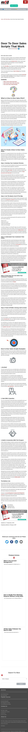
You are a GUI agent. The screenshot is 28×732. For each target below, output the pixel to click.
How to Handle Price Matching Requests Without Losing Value (13, 595)
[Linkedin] (16, 540)
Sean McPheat (14, 48)
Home (2, 19)
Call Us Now (14, 5)
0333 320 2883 (4, 714)
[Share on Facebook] (11, 540)
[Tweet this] (7, 540)
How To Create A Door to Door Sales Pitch (11, 83)
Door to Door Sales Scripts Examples (10, 84)
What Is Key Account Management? (10, 561)
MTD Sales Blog (7, 19)
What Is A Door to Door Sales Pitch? (10, 81)
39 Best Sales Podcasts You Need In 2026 (12, 629)
